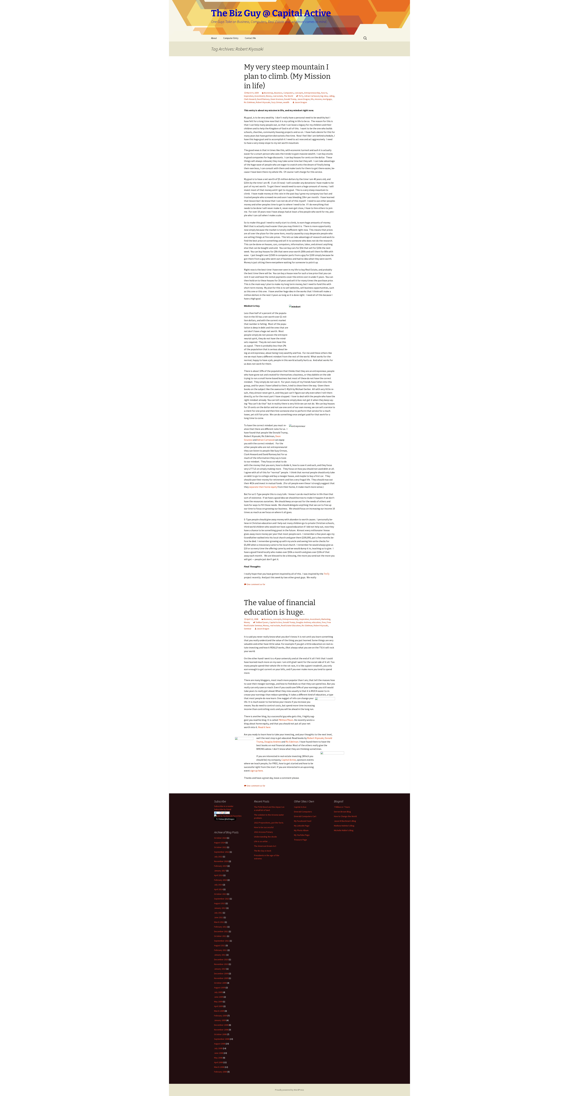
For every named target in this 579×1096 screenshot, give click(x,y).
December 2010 (221, 959)
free (324, 622)
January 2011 (220, 954)
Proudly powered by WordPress (289, 1089)
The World (288, 96)
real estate (278, 96)
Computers (288, 92)
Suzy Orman (276, 102)
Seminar (247, 628)
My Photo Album (301, 830)
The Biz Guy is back (262, 850)
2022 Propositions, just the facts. (269, 822)
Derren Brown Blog (342, 811)
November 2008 (221, 1029)
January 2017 (220, 870)
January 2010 (220, 968)
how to (324, 92)
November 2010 (221, 964)
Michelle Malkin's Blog (343, 830)
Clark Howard (250, 99)
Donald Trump (290, 99)
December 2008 (221, 1025)
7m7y (300, 96)
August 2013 (219, 903)
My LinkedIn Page (301, 825)
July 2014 (218, 884)
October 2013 (220, 894)
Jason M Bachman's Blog (345, 821)
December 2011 (221, 931)
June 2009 (218, 997)
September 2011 (221, 940)
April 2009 (218, 1006)
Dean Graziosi (277, 99)
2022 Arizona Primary (263, 832)
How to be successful (264, 827)
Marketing (325, 619)
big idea (324, 96)
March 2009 (219, 1011)
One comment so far (256, 584)
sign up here (256, 770)
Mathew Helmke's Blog (344, 825)
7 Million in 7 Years (342, 807)
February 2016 (220, 880)
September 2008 (221, 1039)
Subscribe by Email (222, 809)
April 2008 (218, 1062)
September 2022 (221, 852)
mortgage (327, 99)
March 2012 (219, 922)
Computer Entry (230, 38)
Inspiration (248, 96)
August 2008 (219, 1043)
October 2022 (220, 847)
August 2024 (219, 842)
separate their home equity (263, 486)
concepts (299, 92)
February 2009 (220, 1015)
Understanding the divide (265, 836)
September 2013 (221, 898)
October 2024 (220, 838)
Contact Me (250, 38)
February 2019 (220, 866)
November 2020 (221, 861)
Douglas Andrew (303, 622)
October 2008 (220, 1034)
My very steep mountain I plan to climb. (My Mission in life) (287, 76)
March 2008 (219, 1067)
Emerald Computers (303, 811)
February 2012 (220, 926)
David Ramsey (263, 99)
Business (278, 92)
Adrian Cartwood (311, 96)
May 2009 (218, 1001)
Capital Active (275, 622)
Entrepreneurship (312, 92)
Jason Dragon (303, 99)
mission (318, 99)
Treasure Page (300, 839)
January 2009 (220, 1020)
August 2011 (219, 945)
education (316, 622)
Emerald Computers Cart (305, 816)
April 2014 (218, 889)
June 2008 (218, 1053)
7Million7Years (285, 719)
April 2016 (218, 875)
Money (269, 96)
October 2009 (220, 982)
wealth (286, 102)
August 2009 (219, 987)
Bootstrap (268, 92)
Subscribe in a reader (223, 806)
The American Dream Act (265, 846)
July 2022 (218, 856)
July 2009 (218, 992)
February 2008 (220, 1071)
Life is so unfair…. (262, 841)
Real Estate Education (291, 625)
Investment (260, 96)
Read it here (264, 727)
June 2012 (218, 917)
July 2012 (218, 912)
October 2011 (220, 936)
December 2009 (221, 973)
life (312, 99)
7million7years (261, 622)
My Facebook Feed (302, 821)
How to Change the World (345, 816)
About (214, 38)
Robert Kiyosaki (263, 102)
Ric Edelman (249, 102)
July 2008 (218, 1048)
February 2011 (220, 950)
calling (331, 96)
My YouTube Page (302, 835)
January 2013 (220, 908)
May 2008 (218, 1057)
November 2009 (221, 978)
